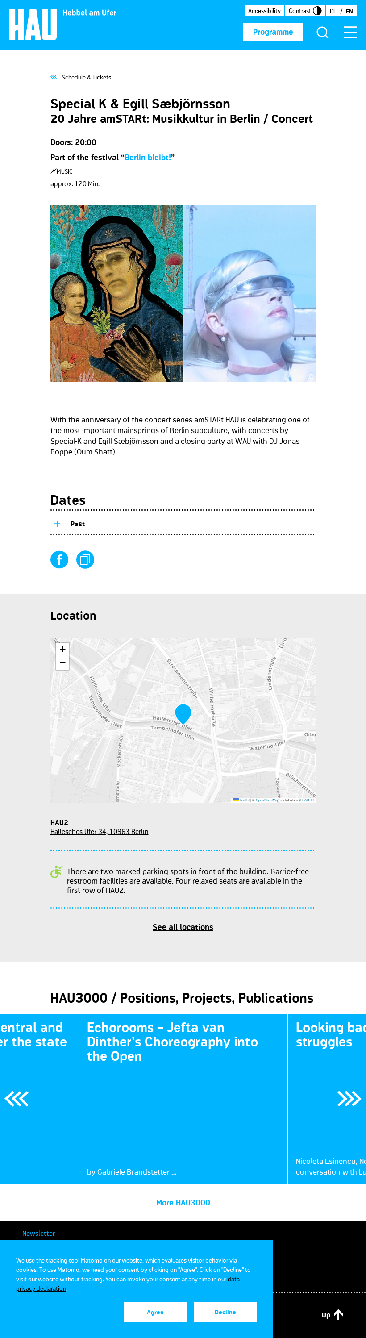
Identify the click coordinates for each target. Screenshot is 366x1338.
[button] (183, 714)
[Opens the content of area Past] (56, 522)
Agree (155, 1312)
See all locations (183, 927)
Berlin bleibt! (148, 157)
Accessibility (264, 10)
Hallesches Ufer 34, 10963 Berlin (99, 831)
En (349, 11)
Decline (225, 1312)
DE (333, 11)
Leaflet (244, 799)
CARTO (308, 799)
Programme (273, 32)
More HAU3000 (183, 1203)
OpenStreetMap (267, 799)
